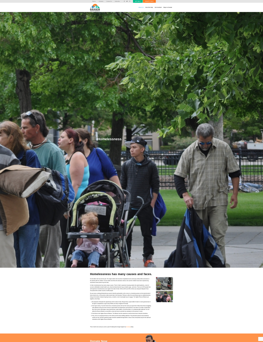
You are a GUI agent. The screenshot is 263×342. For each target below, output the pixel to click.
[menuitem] (94, 1)
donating (128, 326)
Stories (94, 1)
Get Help (138, 1)
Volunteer (101, 1)
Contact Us (109, 1)
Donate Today (149, 1)
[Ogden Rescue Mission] (96, 7)
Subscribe (117, 1)
